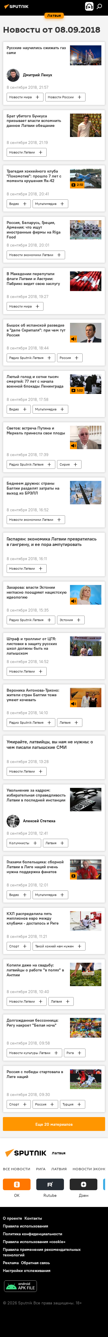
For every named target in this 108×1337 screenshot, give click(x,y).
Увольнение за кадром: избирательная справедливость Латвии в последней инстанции (36, 795)
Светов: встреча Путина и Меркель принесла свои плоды (36, 431)
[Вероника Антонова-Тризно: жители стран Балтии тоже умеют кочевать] (85, 698)
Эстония (66, 620)
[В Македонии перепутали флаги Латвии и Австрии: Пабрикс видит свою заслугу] (85, 281)
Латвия (65, 722)
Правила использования (25, 1226)
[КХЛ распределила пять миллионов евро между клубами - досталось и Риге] (85, 921)
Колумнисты (19, 843)
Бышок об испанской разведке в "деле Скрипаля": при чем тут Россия (36, 330)
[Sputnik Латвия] (17, 8)
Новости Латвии (22, 152)
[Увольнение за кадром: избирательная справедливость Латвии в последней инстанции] (85, 799)
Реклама (11, 1262)
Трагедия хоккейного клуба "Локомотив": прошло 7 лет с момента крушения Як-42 (34, 176)
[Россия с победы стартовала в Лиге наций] (85, 1079)
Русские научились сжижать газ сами (36, 50)
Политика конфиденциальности (32, 1233)
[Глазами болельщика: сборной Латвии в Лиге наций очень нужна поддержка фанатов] (85, 869)
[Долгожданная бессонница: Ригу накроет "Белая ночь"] (85, 1028)
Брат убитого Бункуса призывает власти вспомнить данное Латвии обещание (34, 121)
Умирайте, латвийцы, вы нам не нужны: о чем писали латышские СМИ (50, 744)
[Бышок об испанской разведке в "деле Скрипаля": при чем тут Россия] (85, 332)
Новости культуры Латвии (29, 1053)
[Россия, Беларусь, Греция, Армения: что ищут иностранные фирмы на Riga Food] (85, 230)
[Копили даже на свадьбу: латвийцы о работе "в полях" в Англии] (85, 974)
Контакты (33, 1218)
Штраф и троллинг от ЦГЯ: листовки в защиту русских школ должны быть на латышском (32, 646)
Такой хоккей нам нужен (54, 946)
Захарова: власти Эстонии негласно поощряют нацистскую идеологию (37, 592)
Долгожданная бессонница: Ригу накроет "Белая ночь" (32, 1023)
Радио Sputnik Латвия (26, 357)
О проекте (12, 1218)
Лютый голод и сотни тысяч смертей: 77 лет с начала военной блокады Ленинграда (35, 381)
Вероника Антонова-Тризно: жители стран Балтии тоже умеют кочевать (33, 695)
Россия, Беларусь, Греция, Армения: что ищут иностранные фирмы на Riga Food (33, 230)
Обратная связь (35, 1262)
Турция (67, 1104)
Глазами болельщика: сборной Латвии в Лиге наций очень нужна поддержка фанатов (35, 867)
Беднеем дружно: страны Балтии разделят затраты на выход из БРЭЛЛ (33, 488)
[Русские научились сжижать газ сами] (85, 55)
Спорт (14, 946)
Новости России (61, 97)
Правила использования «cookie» (34, 1241)
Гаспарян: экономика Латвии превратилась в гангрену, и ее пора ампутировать (51, 541)
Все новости (16, 1168)
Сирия (65, 464)
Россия (65, 357)
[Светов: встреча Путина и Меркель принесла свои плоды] (85, 437)
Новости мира (20, 97)
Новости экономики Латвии (31, 255)
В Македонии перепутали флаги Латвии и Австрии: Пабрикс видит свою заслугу (33, 278)
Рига (70, 1053)
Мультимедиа (45, 203)
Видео (14, 203)
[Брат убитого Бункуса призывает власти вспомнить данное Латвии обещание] (85, 125)
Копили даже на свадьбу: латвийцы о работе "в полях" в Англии (35, 970)
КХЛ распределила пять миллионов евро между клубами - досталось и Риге (33, 918)
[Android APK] (20, 1286)
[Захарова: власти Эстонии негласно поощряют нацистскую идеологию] (85, 595)
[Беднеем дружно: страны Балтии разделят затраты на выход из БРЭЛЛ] (85, 492)
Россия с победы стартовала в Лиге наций (35, 1074)
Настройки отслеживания (26, 1270)
